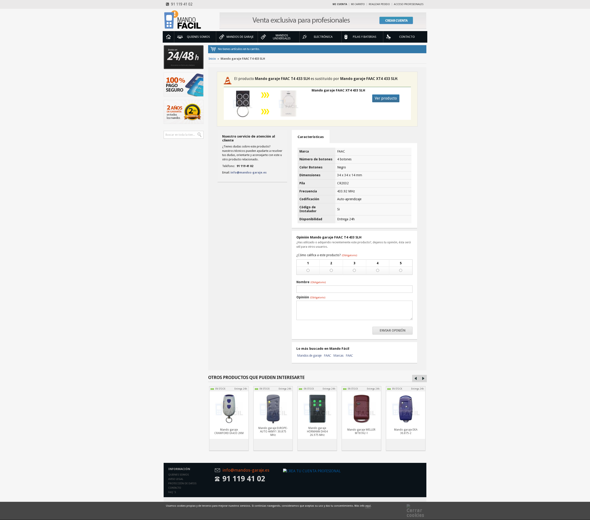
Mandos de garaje (309, 355)
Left (415, 378)
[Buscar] (199, 134)
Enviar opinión (392, 330)
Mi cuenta (340, 4)
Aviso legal (175, 479)
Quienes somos (178, 474)
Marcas (338, 355)
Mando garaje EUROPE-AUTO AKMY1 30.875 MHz (273, 431)
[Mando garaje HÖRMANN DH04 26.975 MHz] (317, 408)
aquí (368, 505)
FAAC (327, 355)
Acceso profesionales (408, 4)
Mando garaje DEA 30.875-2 (405, 431)
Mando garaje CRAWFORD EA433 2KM (229, 431)
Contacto (174, 487)
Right (423, 378)
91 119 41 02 (180, 4)
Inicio (168, 37)
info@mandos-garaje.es (248, 172)
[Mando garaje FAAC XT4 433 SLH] (288, 103)
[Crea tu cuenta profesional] (322, 20)
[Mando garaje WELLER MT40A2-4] (361, 408)
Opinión (310, 297)
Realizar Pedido (379, 4)
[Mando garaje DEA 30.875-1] (405, 408)
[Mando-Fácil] (184, 19)
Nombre (311, 282)
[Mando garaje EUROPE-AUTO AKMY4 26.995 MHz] (273, 408)
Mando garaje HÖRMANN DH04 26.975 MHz (317, 431)
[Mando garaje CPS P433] (228, 408)
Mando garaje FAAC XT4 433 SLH (338, 90)
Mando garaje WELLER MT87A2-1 (361, 431)
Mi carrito (358, 4)
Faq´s (172, 492)
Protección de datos (182, 483)
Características (311, 137)
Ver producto (386, 98)
